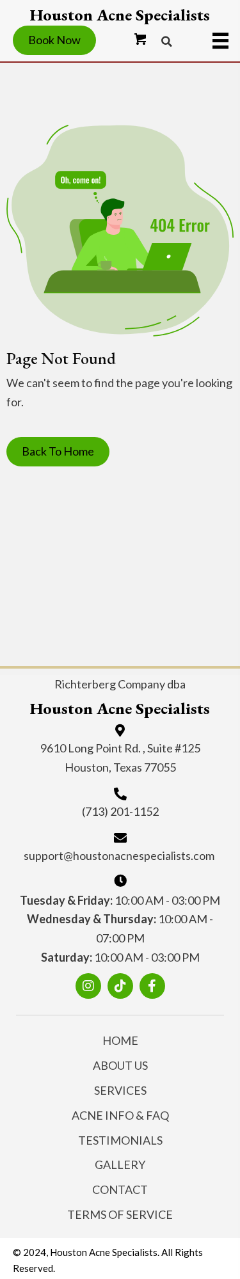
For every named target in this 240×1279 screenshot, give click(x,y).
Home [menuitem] (120, 1040)
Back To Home (58, 451)
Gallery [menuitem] (120, 1164)
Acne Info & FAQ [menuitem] (120, 1115)
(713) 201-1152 (120, 811)
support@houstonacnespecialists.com (119, 855)
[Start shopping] (140, 39)
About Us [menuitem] (120, 1065)
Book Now (54, 40)
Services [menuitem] (120, 1090)
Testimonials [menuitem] (120, 1140)
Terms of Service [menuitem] (120, 1214)
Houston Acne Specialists (120, 14)
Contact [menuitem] (120, 1189)
